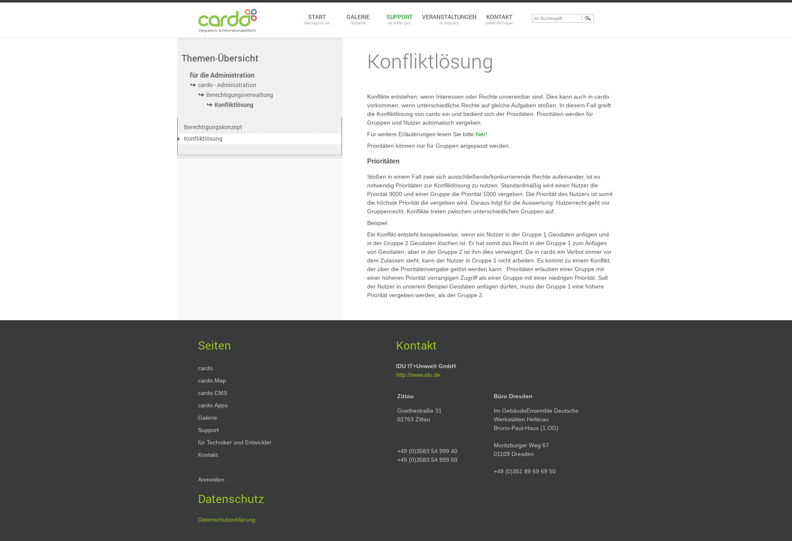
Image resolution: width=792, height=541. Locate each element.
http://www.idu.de (418, 374)
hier (481, 134)
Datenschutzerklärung (226, 519)
